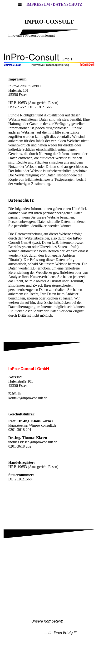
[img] (49, 59)
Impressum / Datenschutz (54, 4)
